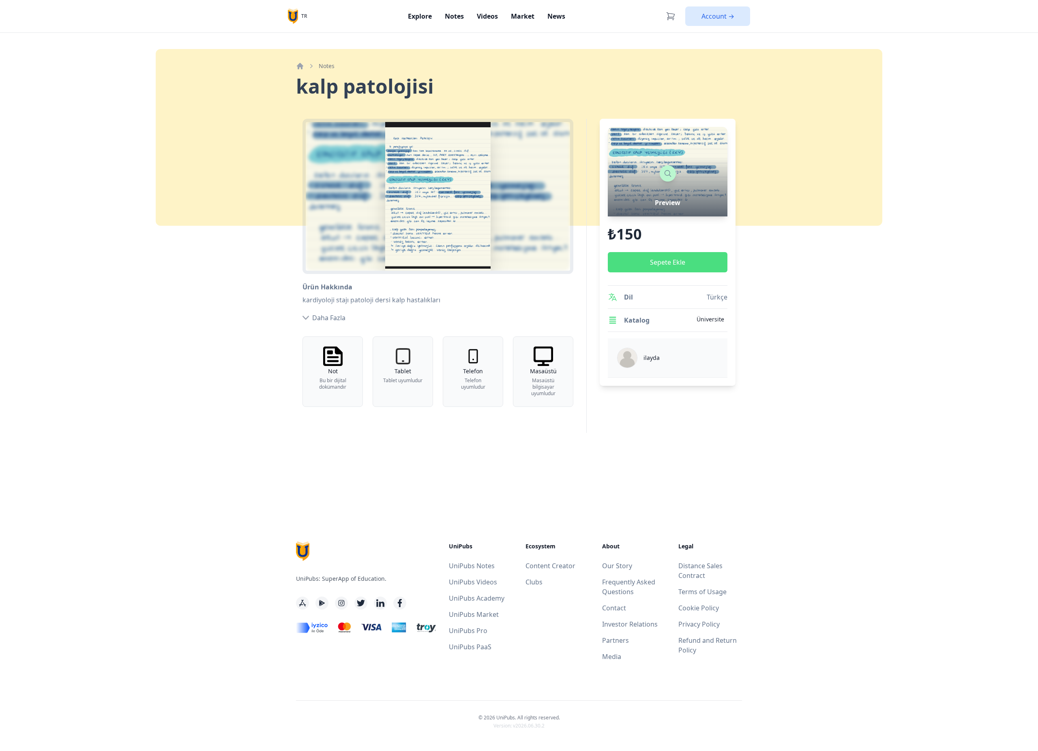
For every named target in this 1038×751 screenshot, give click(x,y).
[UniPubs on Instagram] (341, 603)
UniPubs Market (474, 614)
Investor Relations (630, 624)
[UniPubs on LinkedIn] (380, 603)
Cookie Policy (698, 607)
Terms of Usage (702, 591)
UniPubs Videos (473, 582)
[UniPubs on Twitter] (360, 603)
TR (304, 16)
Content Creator (550, 565)
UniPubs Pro (468, 630)
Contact (614, 607)
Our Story (617, 565)
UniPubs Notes (472, 565)
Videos (487, 16)
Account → (717, 16)
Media (611, 656)
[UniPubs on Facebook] (399, 603)
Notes (454, 16)
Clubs (534, 582)
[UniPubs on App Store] (302, 603)
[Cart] (671, 16)
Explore (420, 16)
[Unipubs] (293, 16)
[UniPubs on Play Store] (321, 603)
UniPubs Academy (476, 598)
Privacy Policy (699, 624)
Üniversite (710, 319)
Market (522, 16)
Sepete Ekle (667, 262)
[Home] (300, 66)
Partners (615, 640)
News (556, 16)
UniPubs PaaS (470, 646)
